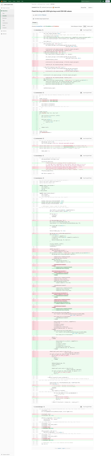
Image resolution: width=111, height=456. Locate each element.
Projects (9, 1)
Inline (85, 26)
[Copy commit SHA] (40, 7)
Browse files (83, 7)
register (59, 448)
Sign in (107, 1)
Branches (4, 18)
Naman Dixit (34, 4)
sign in (63, 448)
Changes (34, 22)
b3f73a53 (52, 4)
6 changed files (39, 26)
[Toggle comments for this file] (81, 30)
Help (22, 1)
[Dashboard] (4, 1)
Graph (4, 25)
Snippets (18, 1)
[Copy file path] (43, 30)
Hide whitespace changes (76, 26)
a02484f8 (40, 15)
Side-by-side (90, 26)
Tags (4, 20)
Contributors (5, 23)
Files (3, 13)
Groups (14, 1)
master (44, 15)
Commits (5, 15)
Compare (4, 27)
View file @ (87, 30)
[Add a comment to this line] (32, 33)
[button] (7, 454)
